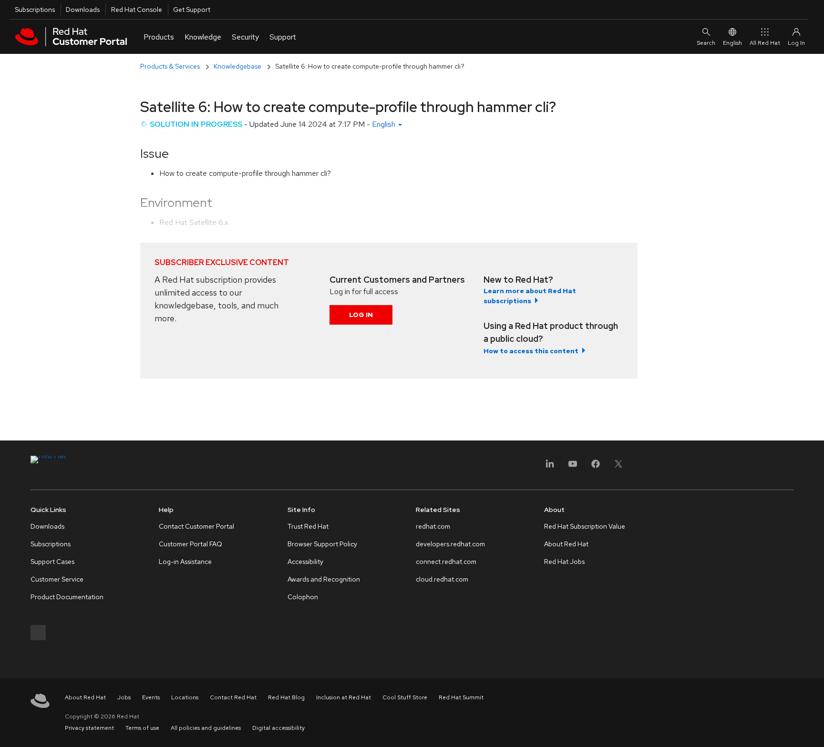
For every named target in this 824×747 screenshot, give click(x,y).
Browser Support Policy (322, 544)
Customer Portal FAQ (190, 544)
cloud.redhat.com (442, 579)
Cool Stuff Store (404, 697)
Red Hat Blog (286, 697)
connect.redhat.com (446, 561)
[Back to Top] (813, 729)
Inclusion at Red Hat (343, 697)
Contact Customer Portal (196, 526)
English (732, 43)
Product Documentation (67, 597)
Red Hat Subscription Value (584, 526)
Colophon (303, 597)
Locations (184, 697)
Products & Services (170, 66)
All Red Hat (765, 43)
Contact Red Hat (233, 697)
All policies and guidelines (206, 728)
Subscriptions (35, 9)
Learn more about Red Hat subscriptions (530, 296)
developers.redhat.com (450, 544)
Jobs (124, 697)
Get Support (191, 9)
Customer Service (57, 579)
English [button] (384, 124)
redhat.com (433, 526)
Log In (361, 314)
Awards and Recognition (324, 579)
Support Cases (52, 561)
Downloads (83, 9)
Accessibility (305, 561)
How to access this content (531, 351)
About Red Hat (566, 544)
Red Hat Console (136, 9)
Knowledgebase (237, 66)
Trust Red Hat (308, 526)
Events (151, 697)
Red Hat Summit (461, 697)
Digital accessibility (278, 728)
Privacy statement (89, 728)
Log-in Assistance (185, 561)
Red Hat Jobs (564, 561)
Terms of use (142, 728)
